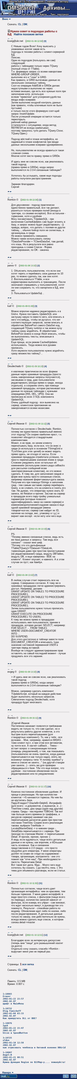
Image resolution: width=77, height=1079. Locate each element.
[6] (48, 529)
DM (25, 24)
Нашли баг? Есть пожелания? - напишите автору (38, 1)
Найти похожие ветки (28, 34)
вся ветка (28, 964)
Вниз (4, 19)
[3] (36, 306)
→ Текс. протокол (58, 14)
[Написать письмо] (73, 1077)
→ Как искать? (27, 14)
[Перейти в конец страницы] (11, 191)
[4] (45, 366)
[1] (40, 200)
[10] (49, 786)
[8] (38, 672)
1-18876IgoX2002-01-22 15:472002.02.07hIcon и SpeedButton (15, 1028)
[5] (48, 424)
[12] (45, 935)
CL (19, 24)
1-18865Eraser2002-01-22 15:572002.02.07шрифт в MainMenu (13, 999)
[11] (40, 883)
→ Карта (42, 14)
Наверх (6, 1072)
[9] (40, 718)
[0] (45, 41)
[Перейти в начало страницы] (8, 191)
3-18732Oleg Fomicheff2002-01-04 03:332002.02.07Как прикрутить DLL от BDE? (20, 1013)
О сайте (13, 14)
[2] (38, 265)
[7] (36, 575)
